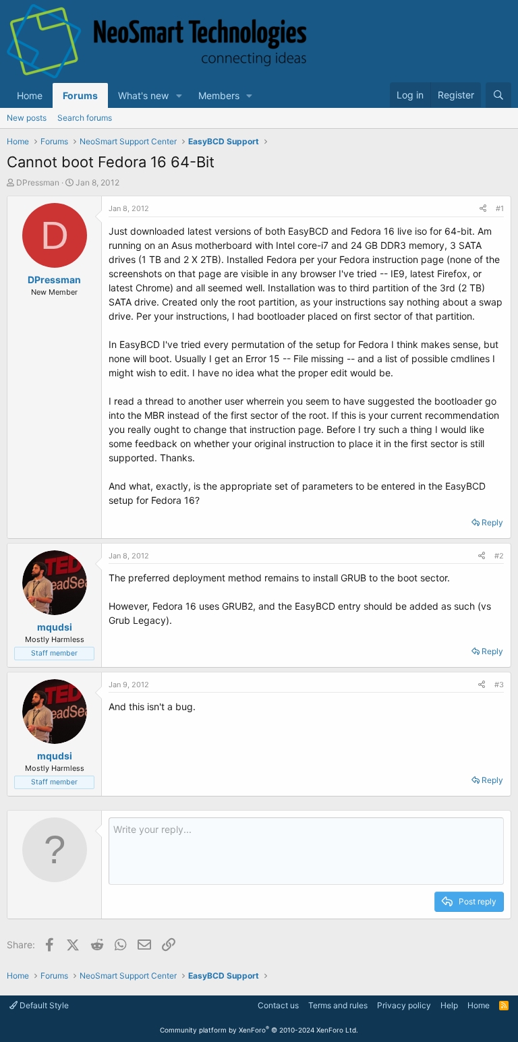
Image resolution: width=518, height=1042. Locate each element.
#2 (499, 555)
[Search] (498, 95)
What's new (143, 95)
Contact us (278, 1005)
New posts (27, 118)
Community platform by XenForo (259, 1030)
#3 (499, 684)
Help (449, 1005)
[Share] (483, 208)
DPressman (37, 182)
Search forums (84, 118)
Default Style (43, 1005)
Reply (492, 522)
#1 (500, 208)
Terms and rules (338, 1005)
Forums (80, 95)
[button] (179, 95)
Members (218, 95)
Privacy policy (404, 1005)
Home (29, 95)
